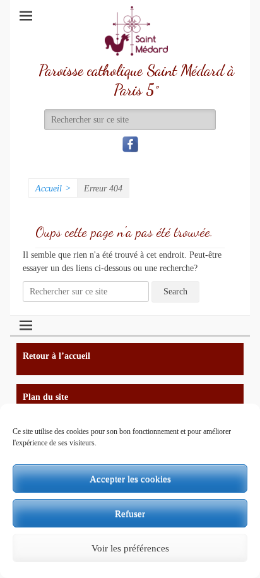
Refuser (130, 514)
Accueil (53, 188)
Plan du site (45, 397)
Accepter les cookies (130, 479)
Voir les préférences (130, 548)
